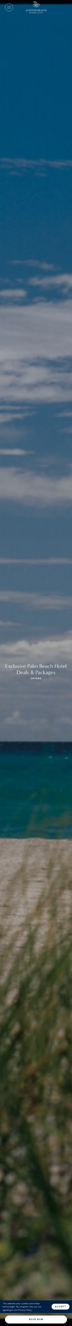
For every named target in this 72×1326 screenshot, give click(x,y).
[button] (9, 7)
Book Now (36, 1319)
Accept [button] (60, 1306)
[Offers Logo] (36, 7)
